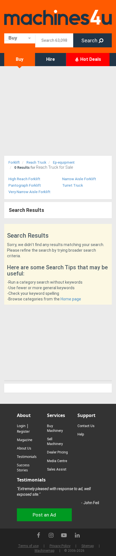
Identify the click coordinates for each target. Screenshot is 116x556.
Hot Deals (90, 59)
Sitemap (87, 546)
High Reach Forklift (24, 179)
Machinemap (44, 551)
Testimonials (27, 456)
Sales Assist (56, 469)
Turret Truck (72, 185)
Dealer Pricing (57, 452)
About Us (24, 448)
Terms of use (28, 546)
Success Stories (23, 467)
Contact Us (86, 426)
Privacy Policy (60, 546)
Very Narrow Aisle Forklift (29, 192)
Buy (19, 59)
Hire (50, 59)
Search (90, 40)
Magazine (24, 439)
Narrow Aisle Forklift (79, 179)
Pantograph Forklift (24, 185)
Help (80, 434)
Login (21, 425)
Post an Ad (44, 515)
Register (23, 431)
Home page (71, 299)
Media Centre (57, 461)
